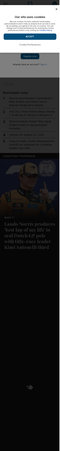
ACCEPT (30, 36)
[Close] (56, 9)
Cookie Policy (46, 30)
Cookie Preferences (30, 44)
